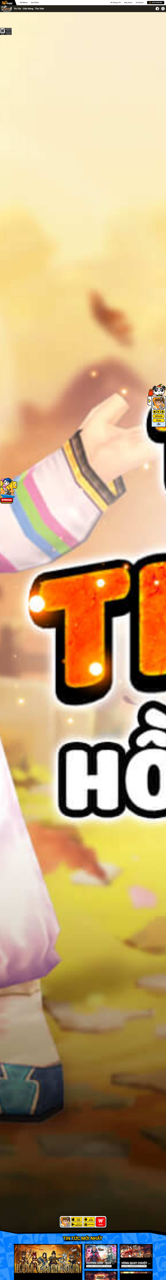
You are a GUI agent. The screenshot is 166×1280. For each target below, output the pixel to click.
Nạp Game (128, 2)
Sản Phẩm (35, 2)
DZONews (24, 2)
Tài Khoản (140, 2)
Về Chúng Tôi (115, 2)
